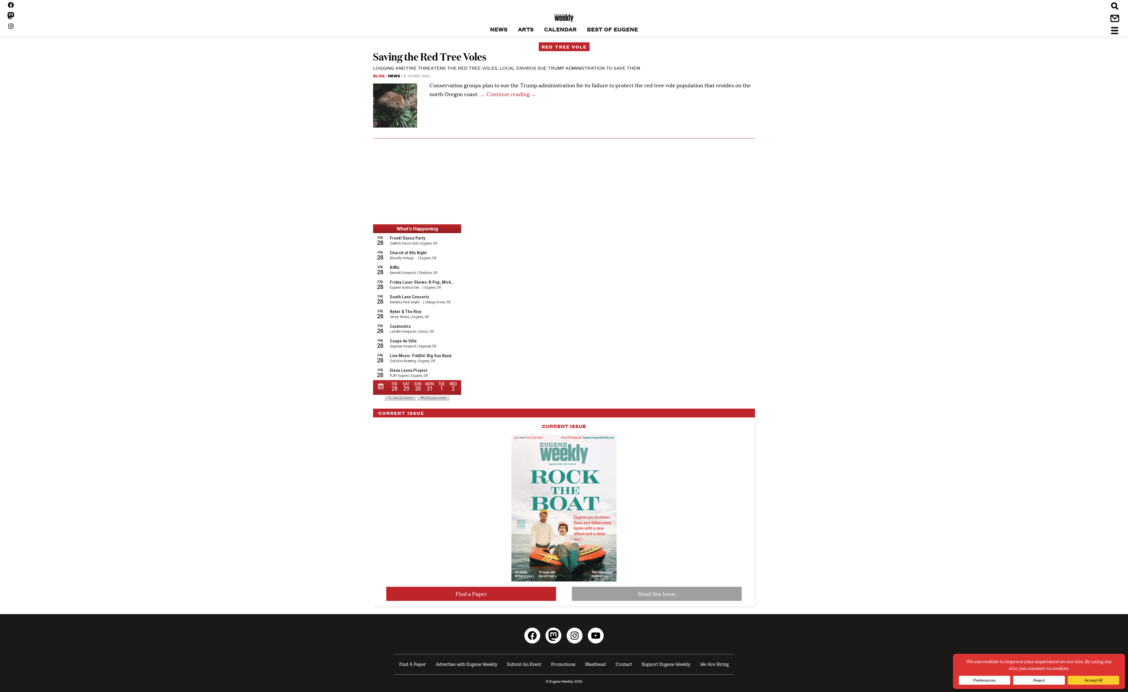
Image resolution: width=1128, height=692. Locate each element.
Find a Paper (471, 593)
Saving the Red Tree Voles (429, 56)
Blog (379, 75)
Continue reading (511, 94)
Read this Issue (657, 593)
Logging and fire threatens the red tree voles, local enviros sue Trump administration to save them (506, 68)
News (394, 75)
